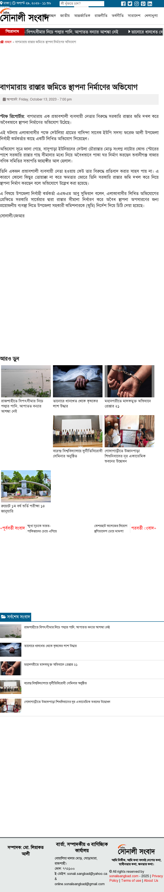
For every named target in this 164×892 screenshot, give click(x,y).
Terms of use (131, 880)
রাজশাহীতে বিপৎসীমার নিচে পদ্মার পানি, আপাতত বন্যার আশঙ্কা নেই (22, 406)
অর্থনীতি (118, 15)
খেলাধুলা (151, 15)
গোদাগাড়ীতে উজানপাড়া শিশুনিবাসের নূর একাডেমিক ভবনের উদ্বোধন (125, 456)
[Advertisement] (77, 65)
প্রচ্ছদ (52, 15)
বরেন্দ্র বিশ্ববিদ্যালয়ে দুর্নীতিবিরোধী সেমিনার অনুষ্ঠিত (55, 683)
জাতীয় (65, 15)
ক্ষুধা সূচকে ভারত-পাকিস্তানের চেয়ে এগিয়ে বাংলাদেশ (28, 529)
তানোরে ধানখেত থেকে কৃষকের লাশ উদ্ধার (50, 646)
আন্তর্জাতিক (82, 15)
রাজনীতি (101, 15)
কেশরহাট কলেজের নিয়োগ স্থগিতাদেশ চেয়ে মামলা (125, 528)
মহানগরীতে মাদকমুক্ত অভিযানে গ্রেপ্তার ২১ (51, 664)
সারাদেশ (134, 15)
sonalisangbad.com (123, 876)
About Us (151, 880)
